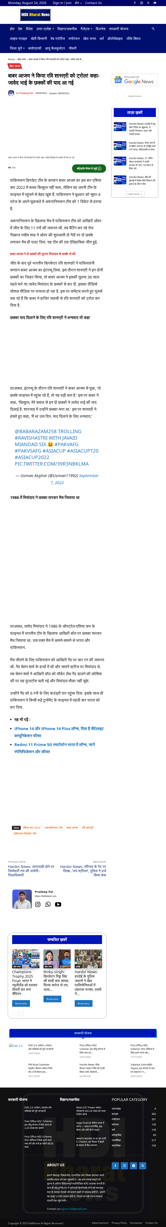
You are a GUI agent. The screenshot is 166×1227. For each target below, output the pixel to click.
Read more (21, 1003)
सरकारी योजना (118, 28)
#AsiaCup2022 (32, 457)
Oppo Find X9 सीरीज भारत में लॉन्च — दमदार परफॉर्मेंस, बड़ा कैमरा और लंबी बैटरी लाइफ (90, 1126)
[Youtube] (155, 3)
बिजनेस (100, 28)
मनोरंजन (74, 38)
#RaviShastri (31, 437)
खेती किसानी (39, 38)
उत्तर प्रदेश (43, 28)
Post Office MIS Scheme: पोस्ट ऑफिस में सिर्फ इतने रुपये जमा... (142, 1049)
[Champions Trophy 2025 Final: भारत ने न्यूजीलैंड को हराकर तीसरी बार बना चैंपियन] (25, 958)
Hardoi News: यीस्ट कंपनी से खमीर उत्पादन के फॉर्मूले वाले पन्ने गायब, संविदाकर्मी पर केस (142, 146)
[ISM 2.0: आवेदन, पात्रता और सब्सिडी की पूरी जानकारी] (17, 1049)
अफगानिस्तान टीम (54, 827)
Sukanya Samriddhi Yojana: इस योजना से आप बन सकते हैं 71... (143, 1068)
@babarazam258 (36, 431)
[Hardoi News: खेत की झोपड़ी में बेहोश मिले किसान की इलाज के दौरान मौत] (120, 179)
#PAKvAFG (66, 444)
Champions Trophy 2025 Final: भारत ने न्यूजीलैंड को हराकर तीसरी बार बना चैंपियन (24, 982)
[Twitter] (148, 3)
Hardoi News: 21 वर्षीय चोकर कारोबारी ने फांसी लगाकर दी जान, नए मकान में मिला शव (141, 163)
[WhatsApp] (45, 850)
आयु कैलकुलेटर (55, 48)
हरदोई (78, 966)
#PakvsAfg (28, 450)
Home (11, 59)
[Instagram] (141, 3)
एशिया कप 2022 (31, 827)
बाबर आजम (72, 827)
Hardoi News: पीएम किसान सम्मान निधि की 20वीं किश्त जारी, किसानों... (92, 1068)
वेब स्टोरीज (58, 38)
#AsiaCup (54, 450)
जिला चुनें (16, 48)
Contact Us (93, 3)
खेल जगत (89, 38)
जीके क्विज (133, 38)
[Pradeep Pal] (12, 93)
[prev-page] (14, 1013)
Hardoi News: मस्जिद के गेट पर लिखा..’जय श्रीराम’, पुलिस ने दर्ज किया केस (83, 870)
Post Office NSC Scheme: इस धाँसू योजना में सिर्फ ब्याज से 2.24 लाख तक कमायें (38, 1125)
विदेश (29, 28)
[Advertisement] (57, 354)
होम (77, 3)
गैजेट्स (85, 28)
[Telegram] (64, 850)
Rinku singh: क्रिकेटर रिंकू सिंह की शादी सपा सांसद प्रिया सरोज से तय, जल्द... (56, 980)
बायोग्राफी (34, 48)
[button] (153, 29)
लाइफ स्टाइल (18, 38)
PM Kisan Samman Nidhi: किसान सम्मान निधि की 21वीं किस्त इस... (40, 1068)
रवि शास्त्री (87, 827)
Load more (133, 194)
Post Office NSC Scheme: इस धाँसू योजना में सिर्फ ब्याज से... (92, 1049)
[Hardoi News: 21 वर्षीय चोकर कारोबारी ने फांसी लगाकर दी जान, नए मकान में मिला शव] (120, 161)
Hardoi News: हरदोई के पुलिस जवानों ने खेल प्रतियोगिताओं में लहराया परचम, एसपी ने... (88, 982)
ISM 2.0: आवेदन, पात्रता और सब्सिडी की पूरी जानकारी (40, 1047)
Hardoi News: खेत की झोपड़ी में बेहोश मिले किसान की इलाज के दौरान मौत (142, 180)
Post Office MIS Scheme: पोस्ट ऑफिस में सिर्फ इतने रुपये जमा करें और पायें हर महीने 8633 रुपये (38, 1141)
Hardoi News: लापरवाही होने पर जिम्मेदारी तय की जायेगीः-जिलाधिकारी (31, 870)
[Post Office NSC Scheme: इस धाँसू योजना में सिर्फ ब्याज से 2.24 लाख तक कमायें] (68, 1050)
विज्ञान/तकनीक (67, 28)
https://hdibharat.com (45, 895)
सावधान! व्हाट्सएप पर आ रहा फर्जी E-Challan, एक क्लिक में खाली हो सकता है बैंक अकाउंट (91, 1142)
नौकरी (73, 48)
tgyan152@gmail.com (74, 1209)
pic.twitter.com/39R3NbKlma (52, 463)
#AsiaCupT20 (83, 450)
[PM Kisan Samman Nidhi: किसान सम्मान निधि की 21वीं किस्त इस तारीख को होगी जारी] (17, 1069)
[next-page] (21, 1013)
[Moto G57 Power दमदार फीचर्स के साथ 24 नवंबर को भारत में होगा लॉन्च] (67, 1111)
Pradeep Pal (26, 93)
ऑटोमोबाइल (115, 38)
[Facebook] (135, 3)
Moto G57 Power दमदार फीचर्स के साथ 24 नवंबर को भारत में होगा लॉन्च (91, 1111)
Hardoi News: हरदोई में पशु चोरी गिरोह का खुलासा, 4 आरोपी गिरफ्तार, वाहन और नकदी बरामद (142, 129)
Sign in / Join (62, 3)
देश (20, 28)
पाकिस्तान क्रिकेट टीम (25, 833)
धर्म (102, 38)
